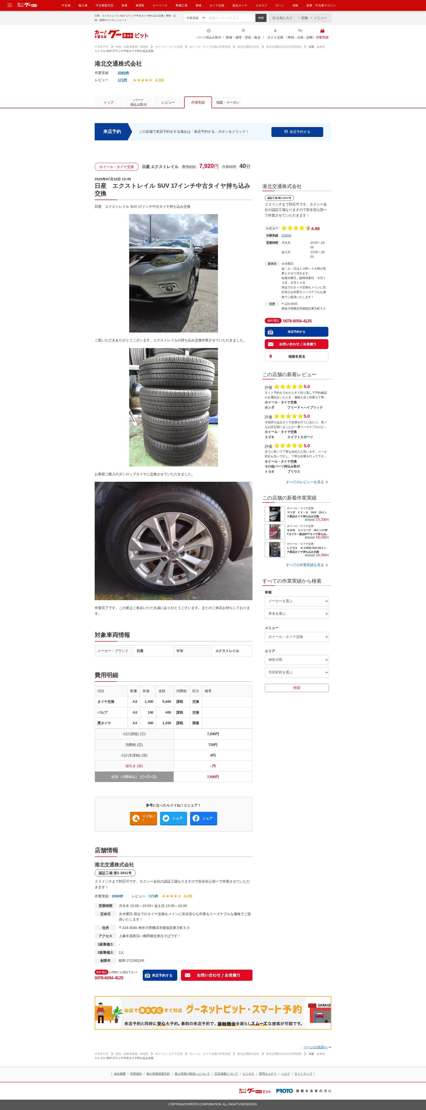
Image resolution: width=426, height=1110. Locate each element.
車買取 (140, 5)
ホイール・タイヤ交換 (168, 46)
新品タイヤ (239, 5)
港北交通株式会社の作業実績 (284, 46)
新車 (124, 5)
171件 (122, 80)
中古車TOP (101, 46)
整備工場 (181, 5)
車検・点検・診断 (300, 37)
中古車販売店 (104, 5)
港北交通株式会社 (248, 46)
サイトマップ (303, 1073)
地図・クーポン (228, 102)
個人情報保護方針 (158, 1073)
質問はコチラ (268, 1073)
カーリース (160, 5)
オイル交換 (275, 37)
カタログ (261, 5)
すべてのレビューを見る (305, 482)
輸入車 (83, 5)
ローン (279, 5)
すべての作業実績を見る (305, 565)
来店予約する (162, 975)
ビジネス (248, 1073)
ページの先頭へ (315, 1047)
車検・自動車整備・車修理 (132, 46)
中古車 (66, 5)
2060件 (123, 73)
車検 (198, 5)
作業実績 (322, 37)
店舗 (304, 18)
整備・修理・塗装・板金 (243, 37)
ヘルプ (285, 1073)
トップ (109, 102)
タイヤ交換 (217, 5)
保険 (295, 5)
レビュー (168, 102)
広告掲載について (226, 1073)
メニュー (320, 18)
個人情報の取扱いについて (192, 1073)
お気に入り (284, 18)
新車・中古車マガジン (321, 5)
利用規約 (136, 1073)
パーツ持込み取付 (208, 37)
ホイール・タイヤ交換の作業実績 (210, 46)
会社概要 (120, 1073)
